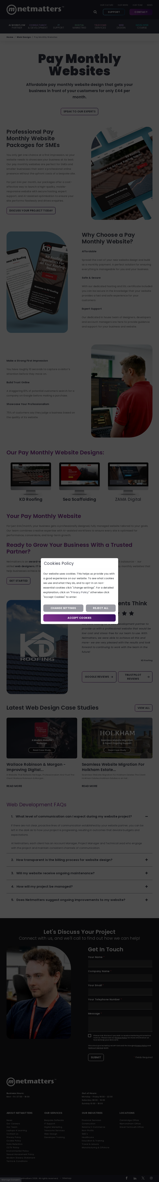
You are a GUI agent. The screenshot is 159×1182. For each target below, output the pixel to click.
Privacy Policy (80, 592)
